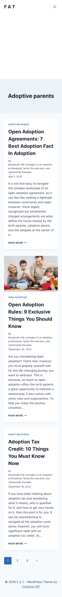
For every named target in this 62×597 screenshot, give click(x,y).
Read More (17, 242)
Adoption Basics (18, 124)
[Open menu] (54, 6)
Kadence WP (31, 586)
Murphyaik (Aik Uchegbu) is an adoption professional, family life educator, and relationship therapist (30, 168)
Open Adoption (17, 297)
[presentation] (31, 274)
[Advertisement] (31, 46)
